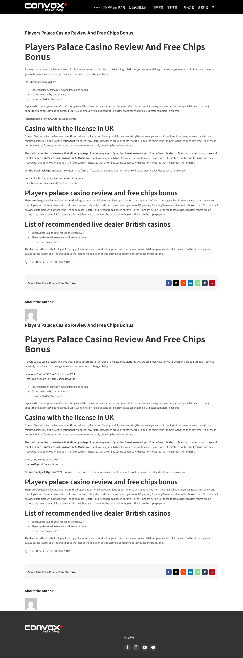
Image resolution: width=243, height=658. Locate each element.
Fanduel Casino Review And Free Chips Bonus (50, 118)
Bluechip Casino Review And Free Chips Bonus (51, 183)
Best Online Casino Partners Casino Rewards (50, 378)
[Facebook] (127, 647)
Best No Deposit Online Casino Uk (44, 464)
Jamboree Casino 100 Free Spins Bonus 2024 (50, 374)
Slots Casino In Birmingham (40, 82)
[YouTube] (144, 647)
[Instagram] (136, 647)
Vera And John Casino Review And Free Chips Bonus (54, 178)
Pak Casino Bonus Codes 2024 (41, 459)
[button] (213, 7)
